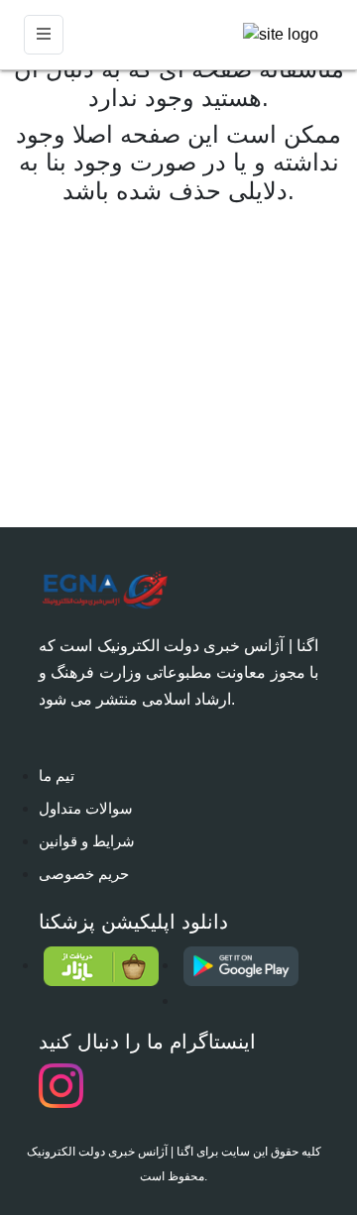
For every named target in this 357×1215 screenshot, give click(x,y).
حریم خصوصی (84, 873)
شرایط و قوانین (87, 840)
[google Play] (248, 966)
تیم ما (56, 775)
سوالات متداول (86, 808)
